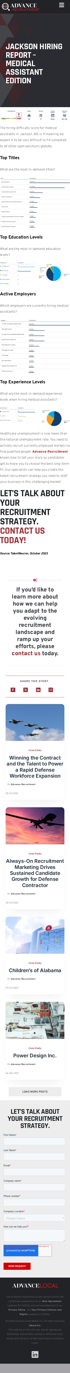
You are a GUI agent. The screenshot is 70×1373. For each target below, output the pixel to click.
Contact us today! (22, 535)
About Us (34, 1325)
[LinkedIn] (38, 690)
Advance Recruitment (50, 452)
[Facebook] (13, 690)
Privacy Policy (17, 1310)
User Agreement (51, 1301)
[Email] (51, 690)
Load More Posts (35, 1092)
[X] (25, 690)
